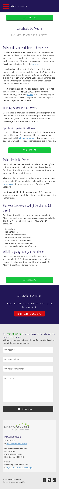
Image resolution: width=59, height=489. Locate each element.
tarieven (35, 64)
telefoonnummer (26, 138)
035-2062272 (29, 17)
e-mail (30, 94)
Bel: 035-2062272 (29, 314)
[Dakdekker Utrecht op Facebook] (44, 480)
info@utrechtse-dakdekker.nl (17, 444)
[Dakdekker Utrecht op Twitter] (49, 480)
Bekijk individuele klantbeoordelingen (19, 467)
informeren (8, 184)
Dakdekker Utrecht (18, 6)
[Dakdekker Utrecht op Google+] (54, 480)
